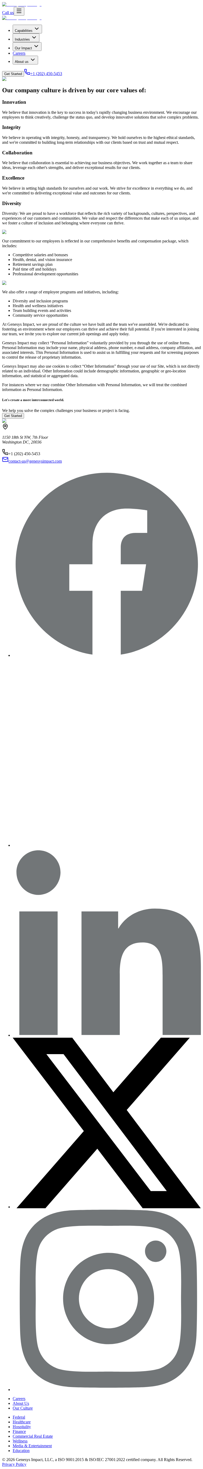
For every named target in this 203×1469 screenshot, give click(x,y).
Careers (19, 53)
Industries (22, 39)
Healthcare (22, 1422)
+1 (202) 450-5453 (46, 73)
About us (22, 62)
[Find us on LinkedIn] (107, 1035)
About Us (21, 1403)
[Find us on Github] (107, 845)
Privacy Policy (14, 1464)
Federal (19, 1417)
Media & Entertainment (32, 1446)
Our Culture (23, 1408)
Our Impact (23, 48)
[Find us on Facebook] (107, 655)
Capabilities (24, 31)
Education (21, 1450)
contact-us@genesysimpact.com (35, 461)
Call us (8, 12)
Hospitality (22, 1426)
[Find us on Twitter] (107, 1207)
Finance (19, 1431)
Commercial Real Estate (33, 1436)
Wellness (20, 1441)
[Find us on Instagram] (107, 1389)
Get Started (13, 74)
